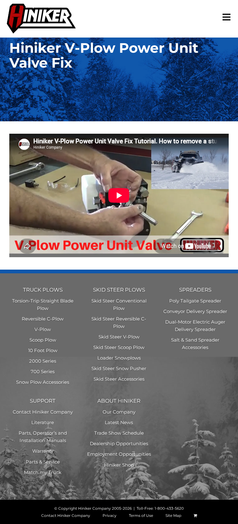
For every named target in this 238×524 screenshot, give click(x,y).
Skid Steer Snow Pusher (118, 368)
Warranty (42, 451)
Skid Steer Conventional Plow (119, 304)
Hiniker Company (94, 508)
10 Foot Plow (42, 350)
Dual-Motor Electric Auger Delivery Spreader (195, 325)
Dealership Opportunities (119, 443)
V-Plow (42, 329)
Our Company (119, 412)
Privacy (110, 515)
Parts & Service (43, 462)
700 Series (43, 371)
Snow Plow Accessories (42, 382)
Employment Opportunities (119, 454)
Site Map (173, 515)
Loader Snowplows (119, 358)
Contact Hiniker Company (43, 412)
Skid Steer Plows (119, 290)
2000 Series (42, 361)
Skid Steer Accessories (119, 379)
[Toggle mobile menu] (227, 17)
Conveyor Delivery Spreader (195, 311)
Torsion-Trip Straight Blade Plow (42, 304)
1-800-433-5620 (169, 508)
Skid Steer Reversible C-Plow (118, 322)
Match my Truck (42, 472)
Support (42, 401)
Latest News (119, 422)
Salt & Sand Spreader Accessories (195, 343)
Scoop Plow (42, 340)
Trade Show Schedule (119, 433)
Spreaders (195, 290)
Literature (42, 422)
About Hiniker (118, 401)
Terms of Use (141, 515)
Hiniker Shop (119, 465)
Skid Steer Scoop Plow (118, 347)
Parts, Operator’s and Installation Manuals (43, 436)
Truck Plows (43, 290)
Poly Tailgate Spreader (195, 301)
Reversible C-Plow (43, 319)
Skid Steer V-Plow (119, 337)
